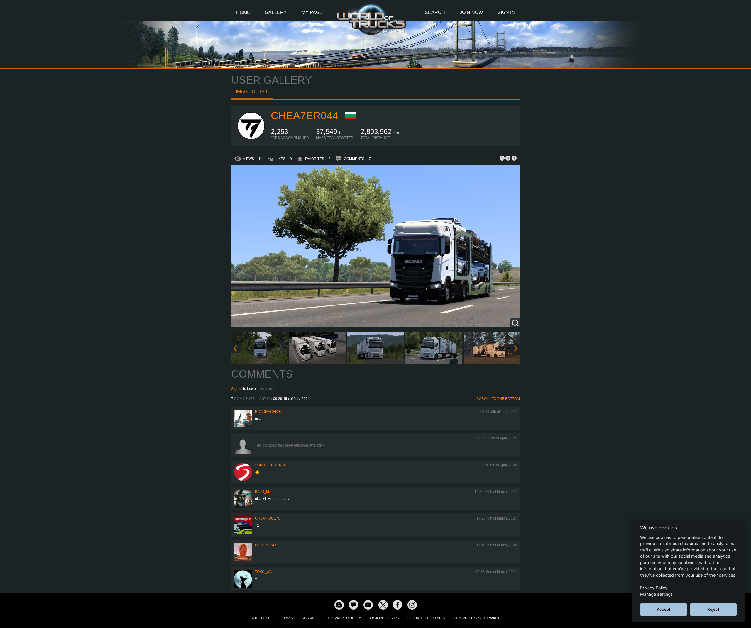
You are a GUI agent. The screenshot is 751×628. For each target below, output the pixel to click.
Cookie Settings (426, 618)
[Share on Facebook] (514, 158)
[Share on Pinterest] (508, 158)
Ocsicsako (265, 545)
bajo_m (262, 492)
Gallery (276, 12)
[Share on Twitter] (502, 158)
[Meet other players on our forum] (353, 604)
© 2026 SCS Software (477, 618)
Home (243, 12)
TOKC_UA (263, 572)
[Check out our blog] (339, 604)
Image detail (252, 91)
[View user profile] (251, 139)
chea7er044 (304, 116)
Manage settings (656, 594)
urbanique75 (267, 518)
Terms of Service (299, 618)
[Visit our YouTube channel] (368, 604)
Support (260, 618)
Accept (663, 609)
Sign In (506, 12)
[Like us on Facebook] (397, 604)
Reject (713, 609)
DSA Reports (384, 618)
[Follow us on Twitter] (383, 604)
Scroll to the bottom (498, 399)
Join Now (471, 12)
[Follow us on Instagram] (412, 604)
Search (435, 12)
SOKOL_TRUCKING (271, 465)
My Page (312, 12)
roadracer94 (268, 412)
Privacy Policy (344, 618)
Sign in (236, 389)
